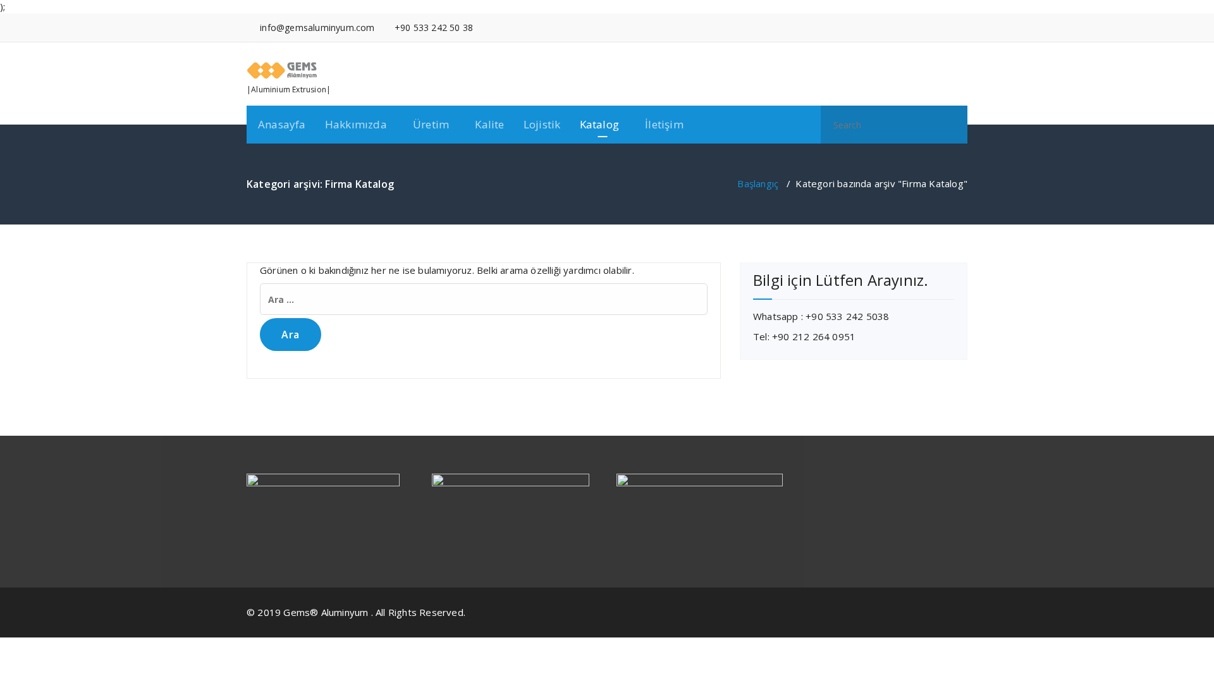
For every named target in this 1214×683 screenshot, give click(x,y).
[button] (952, 124)
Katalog (599, 124)
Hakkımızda (356, 124)
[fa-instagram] (944, 28)
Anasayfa (282, 124)
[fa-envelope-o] (963, 28)
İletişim (664, 124)
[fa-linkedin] (925, 28)
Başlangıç (757, 183)
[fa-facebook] (906, 28)
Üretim (431, 124)
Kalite (489, 124)
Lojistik (542, 124)
